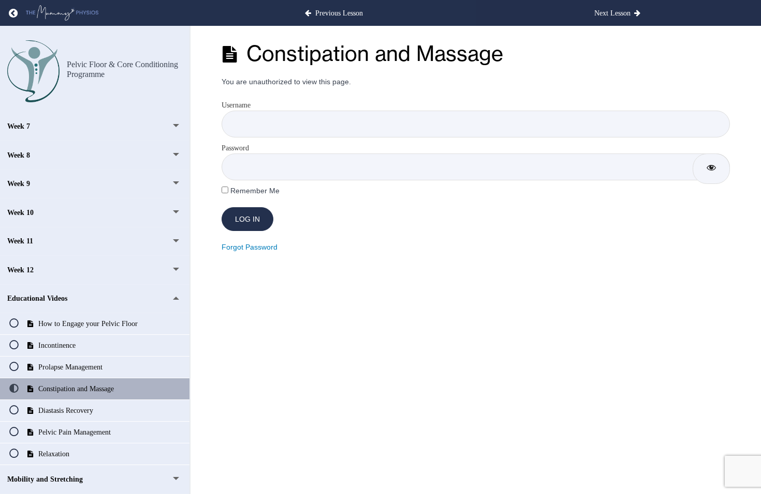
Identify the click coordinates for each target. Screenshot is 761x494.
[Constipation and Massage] (33, 71)
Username (236, 105)
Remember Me (254, 191)
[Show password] (711, 168)
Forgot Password (249, 247)
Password (235, 148)
